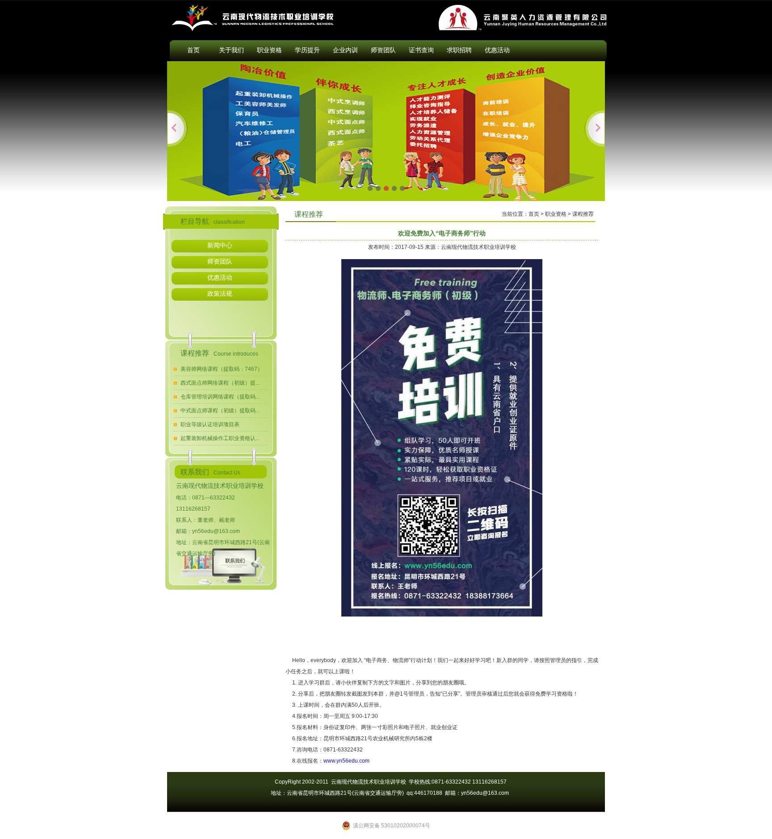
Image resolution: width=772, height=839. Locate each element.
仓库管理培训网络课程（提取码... (220, 397)
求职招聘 (459, 50)
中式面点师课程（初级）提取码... (220, 410)
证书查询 (421, 50)
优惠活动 (497, 50)
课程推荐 (583, 214)
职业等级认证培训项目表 (209, 424)
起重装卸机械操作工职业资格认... (220, 438)
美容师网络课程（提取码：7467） (221, 369)
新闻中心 (219, 245)
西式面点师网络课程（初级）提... (220, 383)
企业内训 (345, 50)
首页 (193, 50)
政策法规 (219, 293)
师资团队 (383, 50)
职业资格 (269, 50)
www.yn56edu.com (346, 761)
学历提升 (307, 50)
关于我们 (231, 50)
